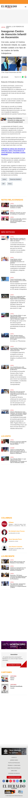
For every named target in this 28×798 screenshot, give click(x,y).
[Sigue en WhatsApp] (22, 77)
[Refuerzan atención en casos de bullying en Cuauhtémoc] (5, 212)
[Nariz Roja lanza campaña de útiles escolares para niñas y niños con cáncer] (5, 245)
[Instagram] (14, 781)
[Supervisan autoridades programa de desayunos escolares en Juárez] (5, 205)
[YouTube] (10, 781)
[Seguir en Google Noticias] (25, 77)
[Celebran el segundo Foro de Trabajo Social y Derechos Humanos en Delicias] (5, 568)
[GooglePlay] (24, 781)
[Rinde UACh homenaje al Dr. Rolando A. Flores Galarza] (5, 561)
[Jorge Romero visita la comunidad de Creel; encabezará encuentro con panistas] (5, 266)
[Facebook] (3, 781)
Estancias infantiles (15, 179)
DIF (3, 183)
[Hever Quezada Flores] (4, 540)
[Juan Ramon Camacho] (4, 548)
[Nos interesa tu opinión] (14, 751)
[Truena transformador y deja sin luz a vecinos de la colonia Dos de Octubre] (5, 284)
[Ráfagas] (4, 524)
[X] (7, 781)
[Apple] (21, 781)
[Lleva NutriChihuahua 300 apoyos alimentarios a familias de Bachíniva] (5, 376)
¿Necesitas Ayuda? (14, 777)
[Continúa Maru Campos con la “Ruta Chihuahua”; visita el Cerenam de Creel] (5, 354)
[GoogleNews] (17, 781)
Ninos (10, 183)
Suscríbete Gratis (14, 665)
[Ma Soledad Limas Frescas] (4, 532)
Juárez (4, 179)
